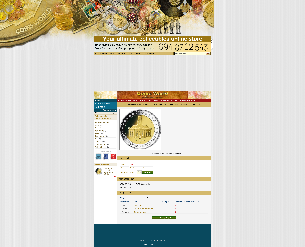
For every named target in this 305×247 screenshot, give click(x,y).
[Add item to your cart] (111, 177)
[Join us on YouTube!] (113, 159)
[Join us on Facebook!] (105, 159)
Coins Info (162, 240)
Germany (164, 100)
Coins (142, 100)
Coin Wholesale (148, 53)
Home (112, 53)
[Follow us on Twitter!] (98, 159)
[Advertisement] (152, 73)
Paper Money (99, 136)
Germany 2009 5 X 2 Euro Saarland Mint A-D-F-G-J (109, 171)
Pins (96, 139)
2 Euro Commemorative (183, 100)
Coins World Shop (127, 100)
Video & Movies (100, 147)
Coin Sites (153, 240)
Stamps (98, 141)
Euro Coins (152, 100)
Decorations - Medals (102, 128)
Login (97, 53)
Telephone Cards (101, 144)
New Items (121, 53)
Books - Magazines (102, 122)
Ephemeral (99, 131)
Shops (130, 53)
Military (97, 133)
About (138, 53)
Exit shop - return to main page (104, 113)
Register (104, 53)
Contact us (143, 240)
